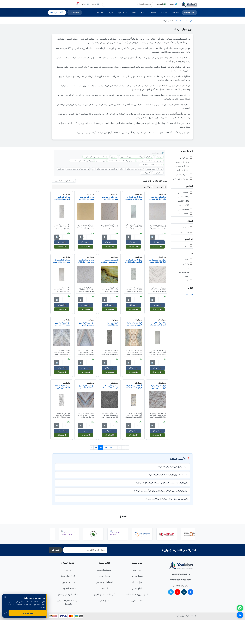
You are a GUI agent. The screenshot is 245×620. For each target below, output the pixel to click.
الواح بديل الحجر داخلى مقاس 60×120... (132, 169)
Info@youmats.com (180, 579)
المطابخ (143, 12)
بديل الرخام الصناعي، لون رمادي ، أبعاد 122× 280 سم (86, 261)
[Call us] (240, 615)
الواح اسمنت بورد (100, 161)
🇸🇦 (161, 4)
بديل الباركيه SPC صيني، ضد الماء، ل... (81, 161)
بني (187, 280)
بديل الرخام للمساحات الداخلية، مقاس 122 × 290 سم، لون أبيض (134, 261)
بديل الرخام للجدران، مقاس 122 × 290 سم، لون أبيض (134, 198)
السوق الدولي (122, 12)
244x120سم (184, 213)
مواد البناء (175, 12)
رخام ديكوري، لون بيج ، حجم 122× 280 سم (110, 198)
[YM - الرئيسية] (188, 4)
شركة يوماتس (151, 169)
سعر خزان (114, 157)
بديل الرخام (184, 158)
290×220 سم (183, 201)
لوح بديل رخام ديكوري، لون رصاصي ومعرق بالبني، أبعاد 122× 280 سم (158, 386)
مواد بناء (160, 169)
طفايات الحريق (137, 600)
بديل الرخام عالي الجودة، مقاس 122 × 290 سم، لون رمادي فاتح (63, 198)
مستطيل (186, 227)
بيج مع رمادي (184, 272)
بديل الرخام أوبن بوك (181, 170)
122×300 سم (183, 209)
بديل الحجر (189, 294)
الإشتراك (55, 550)
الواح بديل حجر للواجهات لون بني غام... (78, 169)
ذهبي (187, 276)
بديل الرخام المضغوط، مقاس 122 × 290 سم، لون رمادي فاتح (62, 261)
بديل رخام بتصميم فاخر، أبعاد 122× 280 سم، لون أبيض (157, 261)
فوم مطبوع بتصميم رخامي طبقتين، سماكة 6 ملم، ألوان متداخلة (109, 261)
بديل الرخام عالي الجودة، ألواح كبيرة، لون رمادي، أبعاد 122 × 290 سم (157, 324)
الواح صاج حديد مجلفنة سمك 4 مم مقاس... (149, 161)
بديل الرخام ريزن (182, 166)
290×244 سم (183, 197)
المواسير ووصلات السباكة (137, 594)
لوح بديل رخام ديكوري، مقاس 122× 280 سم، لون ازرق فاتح (62, 324)
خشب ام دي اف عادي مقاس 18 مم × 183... (121, 161)
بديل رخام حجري (182, 162)
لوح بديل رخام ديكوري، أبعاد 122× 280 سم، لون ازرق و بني (86, 386)
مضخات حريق (137, 576)
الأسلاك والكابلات (104, 570)
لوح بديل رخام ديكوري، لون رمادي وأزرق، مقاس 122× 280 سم (86, 324)
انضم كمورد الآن (27, 613)
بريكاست (164, 12)
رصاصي (186, 263)
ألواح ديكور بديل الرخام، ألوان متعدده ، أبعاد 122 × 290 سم (133, 386)
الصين (187, 245)
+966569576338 (181, 574)
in (184, 592)
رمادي (186, 259)
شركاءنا (110, 12)
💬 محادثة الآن (157, 247)
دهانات (134, 12)
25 (111, 447)
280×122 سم (183, 205)
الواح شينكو (137, 588)
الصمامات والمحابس (104, 582)
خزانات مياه (137, 582)
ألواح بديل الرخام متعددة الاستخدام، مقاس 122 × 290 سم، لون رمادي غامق (110, 324)
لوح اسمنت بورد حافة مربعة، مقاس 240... (104, 169)
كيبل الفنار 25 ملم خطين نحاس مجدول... (132, 157)
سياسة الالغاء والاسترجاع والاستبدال (67, 602)
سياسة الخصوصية (68, 588)
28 (96, 447)
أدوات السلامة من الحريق (104, 594)
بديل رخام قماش (182, 174)
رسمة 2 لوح (184, 232)
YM (192, 616)
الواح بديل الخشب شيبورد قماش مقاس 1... (96, 157)
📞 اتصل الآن (157, 242)
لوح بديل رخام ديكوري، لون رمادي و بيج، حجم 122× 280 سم (134, 324)
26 (106, 447)
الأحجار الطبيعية (145, 173)
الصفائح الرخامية (157, 173)
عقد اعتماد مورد (68, 582)
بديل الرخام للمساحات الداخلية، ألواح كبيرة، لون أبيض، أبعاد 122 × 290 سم (62, 386)
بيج (188, 268)
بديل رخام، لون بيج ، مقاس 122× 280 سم (86, 198)
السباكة (153, 12)
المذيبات (104, 588)
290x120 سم (183, 192)
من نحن (68, 570)
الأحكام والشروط (68, 576)
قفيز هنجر (104, 600)
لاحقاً (5, 613)
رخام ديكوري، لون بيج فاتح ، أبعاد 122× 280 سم (158, 198)
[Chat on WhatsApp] (240, 608)
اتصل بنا (100, 12)
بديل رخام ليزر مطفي (181, 179)
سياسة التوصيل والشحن (68, 594)
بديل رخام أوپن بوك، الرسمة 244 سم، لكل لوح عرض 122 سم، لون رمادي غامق (109, 386)
